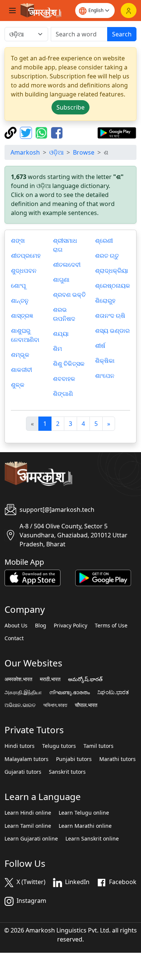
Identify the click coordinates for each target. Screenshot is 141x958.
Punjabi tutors (74, 759)
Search (122, 34)
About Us (16, 625)
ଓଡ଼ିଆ (56, 152)
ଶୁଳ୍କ (17, 384)
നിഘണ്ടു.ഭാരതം (69, 692)
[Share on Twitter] (27, 132)
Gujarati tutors (23, 771)
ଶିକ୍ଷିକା (105, 360)
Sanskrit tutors (67, 771)
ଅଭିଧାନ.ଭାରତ (20, 705)
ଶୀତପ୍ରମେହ (26, 255)
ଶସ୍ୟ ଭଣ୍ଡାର (112, 330)
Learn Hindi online (28, 812)
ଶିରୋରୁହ (105, 300)
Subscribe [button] (70, 107)
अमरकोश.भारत (18, 679)
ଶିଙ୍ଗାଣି (63, 394)
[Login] (128, 10)
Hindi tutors (20, 745)
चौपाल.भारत (86, 705)
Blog (40, 625)
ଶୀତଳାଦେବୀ (66, 264)
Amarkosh (25, 152)
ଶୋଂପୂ (18, 285)
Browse (83, 152)
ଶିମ (57, 348)
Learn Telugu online (84, 812)
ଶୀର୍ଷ (100, 345)
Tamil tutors (98, 745)
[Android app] (103, 577)
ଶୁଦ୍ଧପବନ (23, 270)
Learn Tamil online (28, 825)
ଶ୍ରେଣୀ (104, 240)
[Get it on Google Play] (116, 132)
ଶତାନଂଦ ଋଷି (110, 315)
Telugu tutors (59, 745)
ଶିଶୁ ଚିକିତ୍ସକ (69, 363)
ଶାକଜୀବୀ (21, 369)
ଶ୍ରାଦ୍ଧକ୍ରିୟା (111, 270)
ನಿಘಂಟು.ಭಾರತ (113, 692)
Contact (14, 638)
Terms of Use (111, 625)
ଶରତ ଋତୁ (107, 255)
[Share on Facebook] (57, 132)
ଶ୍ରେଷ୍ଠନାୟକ (112, 285)
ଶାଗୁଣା (61, 279)
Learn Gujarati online (31, 838)
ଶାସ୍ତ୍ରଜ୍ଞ (22, 315)
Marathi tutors (117, 759)
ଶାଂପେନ (104, 375)
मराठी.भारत (50, 679)
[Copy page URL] (11, 132)
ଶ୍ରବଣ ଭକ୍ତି (69, 294)
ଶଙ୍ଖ (18, 240)
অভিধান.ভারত (55, 705)
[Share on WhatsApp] (42, 132)
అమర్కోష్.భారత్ (85, 679)
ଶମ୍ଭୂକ (20, 354)
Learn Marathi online (85, 825)
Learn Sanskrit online (92, 838)
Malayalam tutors (27, 759)
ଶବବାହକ (64, 378)
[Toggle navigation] (12, 11)
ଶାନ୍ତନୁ (20, 300)
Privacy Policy (70, 625)
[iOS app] (33, 577)
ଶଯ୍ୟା (61, 333)
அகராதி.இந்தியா (23, 692)
